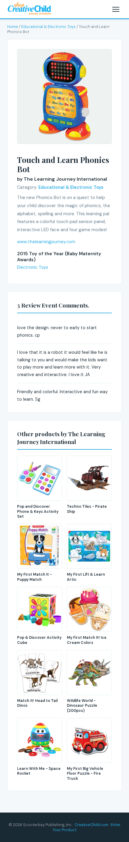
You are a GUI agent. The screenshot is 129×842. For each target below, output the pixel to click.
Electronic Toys (32, 267)
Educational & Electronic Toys (48, 26)
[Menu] (116, 9)
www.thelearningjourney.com (46, 241)
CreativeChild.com (91, 824)
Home (12, 26)
